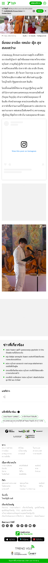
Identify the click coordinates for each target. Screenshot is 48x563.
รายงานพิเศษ (6, 466)
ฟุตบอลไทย (22, 483)
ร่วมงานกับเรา (14, 508)
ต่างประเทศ (36, 451)
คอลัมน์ (36, 466)
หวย (35, 468)
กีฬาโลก (21, 486)
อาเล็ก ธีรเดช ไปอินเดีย (27, 416)
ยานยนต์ (21, 454)
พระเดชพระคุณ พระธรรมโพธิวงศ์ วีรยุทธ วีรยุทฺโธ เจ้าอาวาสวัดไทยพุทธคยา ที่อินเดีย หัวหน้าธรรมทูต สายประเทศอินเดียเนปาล (23, 422)
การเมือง (5, 451)
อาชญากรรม (6, 454)
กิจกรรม (5, 508)
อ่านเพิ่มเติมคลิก (13, 11)
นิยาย (4, 471)
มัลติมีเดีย (22, 474)
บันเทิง (26, 36)
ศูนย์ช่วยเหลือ (24, 510)
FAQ (16, 510)
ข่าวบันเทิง (33, 36)
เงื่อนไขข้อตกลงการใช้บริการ (11, 516)
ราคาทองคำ (36, 454)
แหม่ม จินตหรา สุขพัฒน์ (10, 416)
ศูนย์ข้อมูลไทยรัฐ (7, 510)
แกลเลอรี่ (5, 489)
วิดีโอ (20, 471)
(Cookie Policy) (6, 13)
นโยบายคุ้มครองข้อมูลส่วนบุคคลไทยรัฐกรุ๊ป (16, 513)
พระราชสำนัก (6, 448)
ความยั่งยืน (5, 456)
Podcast (37, 471)
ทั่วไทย (20, 448)
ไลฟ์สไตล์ (5, 474)
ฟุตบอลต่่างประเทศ (8, 483)
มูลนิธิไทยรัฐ (37, 508)
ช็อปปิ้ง (4, 495)
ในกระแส (35, 448)
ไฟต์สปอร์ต (5, 486)
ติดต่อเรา (26, 516)
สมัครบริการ (36, 3)
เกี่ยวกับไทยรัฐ (26, 508)
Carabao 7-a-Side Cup (27, 489)
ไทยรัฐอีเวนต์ (7, 498)
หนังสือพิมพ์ (23, 466)
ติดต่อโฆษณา (35, 516)
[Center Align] (45, 11)
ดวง (20, 468)
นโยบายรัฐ (21, 451)
